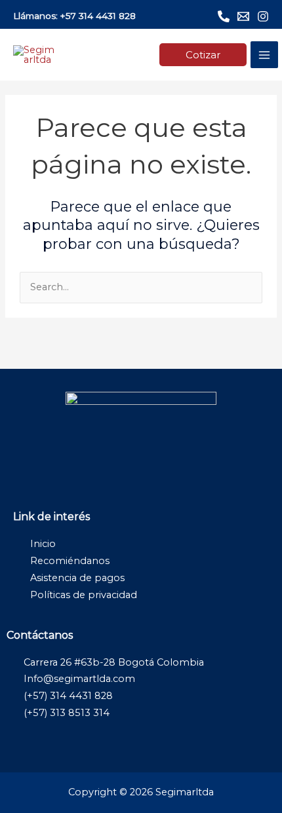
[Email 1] (243, 16)
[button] (203, 54)
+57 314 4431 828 (98, 15)
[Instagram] (263, 16)
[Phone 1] (224, 16)
